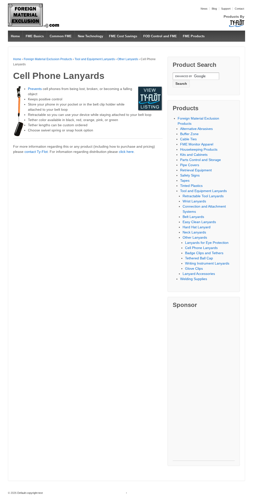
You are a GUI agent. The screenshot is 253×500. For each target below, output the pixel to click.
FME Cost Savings (123, 36)
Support (226, 8)
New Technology (90, 36)
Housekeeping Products (198, 149)
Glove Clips (194, 268)
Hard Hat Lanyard (197, 227)
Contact (239, 8)
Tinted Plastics (191, 186)
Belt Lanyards (193, 217)
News (204, 8)
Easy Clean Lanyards (199, 222)
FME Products (194, 36)
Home (15, 36)
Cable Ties (188, 139)
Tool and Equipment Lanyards (95, 59)
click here (126, 152)
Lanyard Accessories (199, 274)
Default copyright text (30, 492)
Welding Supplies (193, 279)
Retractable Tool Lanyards (203, 196)
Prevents (35, 89)
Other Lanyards (127, 59)
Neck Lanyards (194, 232)
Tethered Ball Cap (199, 258)
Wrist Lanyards (194, 201)
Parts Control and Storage (200, 160)
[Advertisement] (204, 387)
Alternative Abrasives (196, 129)
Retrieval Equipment (196, 170)
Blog (214, 8)
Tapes (185, 180)
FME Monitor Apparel (196, 144)
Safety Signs (190, 175)
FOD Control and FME (160, 36)
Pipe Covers (189, 165)
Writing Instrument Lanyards (207, 263)
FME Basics (35, 36)
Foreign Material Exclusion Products (48, 59)
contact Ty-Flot (36, 152)
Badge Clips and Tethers (204, 253)
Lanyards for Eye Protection (207, 243)
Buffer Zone (189, 134)
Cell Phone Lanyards (201, 248)
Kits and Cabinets (194, 155)
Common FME (61, 36)
